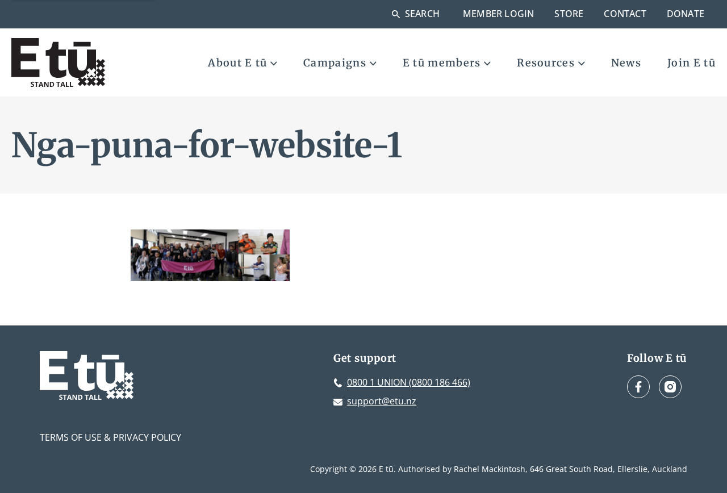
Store (568, 13)
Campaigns (334, 62)
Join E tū (691, 62)
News (626, 62)
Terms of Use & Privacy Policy (110, 437)
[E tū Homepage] (58, 62)
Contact (625, 13)
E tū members (442, 62)
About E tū (237, 62)
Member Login (498, 13)
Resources (546, 62)
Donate (685, 13)
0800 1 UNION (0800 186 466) (408, 382)
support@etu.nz (381, 401)
